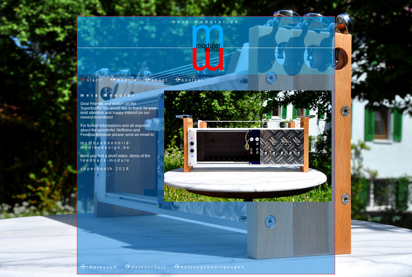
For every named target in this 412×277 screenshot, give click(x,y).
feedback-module (105, 160)
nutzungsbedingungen (213, 267)
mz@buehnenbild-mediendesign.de (106, 145)
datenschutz (149, 267)
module (127, 80)
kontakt (192, 80)
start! (95, 80)
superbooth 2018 (105, 169)
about (160, 80)
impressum (102, 267)
